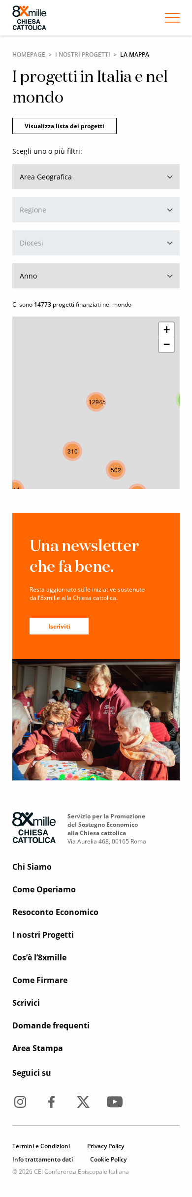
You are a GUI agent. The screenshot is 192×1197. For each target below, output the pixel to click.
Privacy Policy (105, 1146)
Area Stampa (37, 1048)
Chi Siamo (32, 866)
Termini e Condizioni (41, 1146)
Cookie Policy (108, 1159)
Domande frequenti (51, 1025)
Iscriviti (59, 626)
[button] (72, 451)
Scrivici (26, 1002)
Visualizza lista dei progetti (64, 126)
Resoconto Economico (55, 912)
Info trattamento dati (42, 1159)
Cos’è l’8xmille (39, 957)
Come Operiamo (44, 889)
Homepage (28, 54)
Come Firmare (39, 980)
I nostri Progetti (82, 54)
